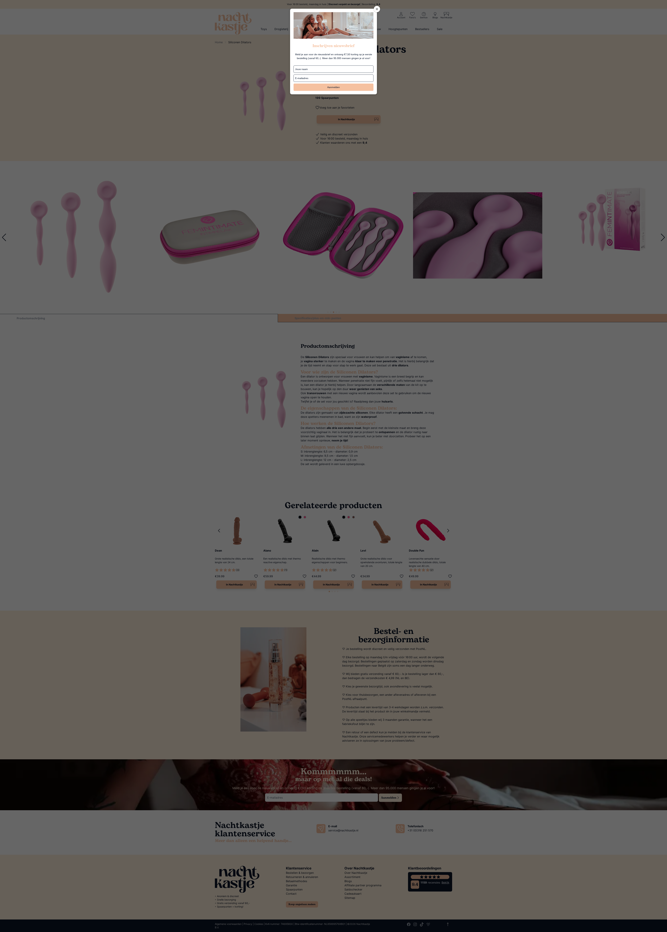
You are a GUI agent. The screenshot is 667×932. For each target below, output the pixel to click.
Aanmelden (333, 87)
